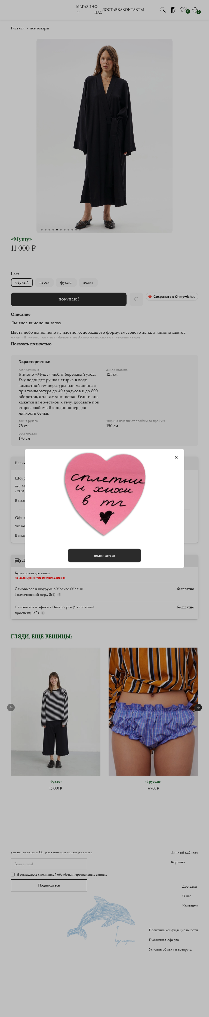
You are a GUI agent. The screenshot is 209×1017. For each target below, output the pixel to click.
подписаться (104, 555)
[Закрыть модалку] (176, 457)
